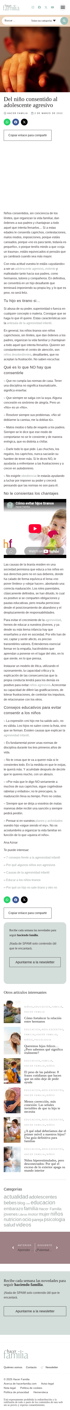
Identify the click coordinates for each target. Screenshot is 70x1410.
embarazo (13, 1208)
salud (9, 1225)
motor (33, 1214)
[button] (62, 7)
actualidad (16, 1197)
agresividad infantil (16, 735)
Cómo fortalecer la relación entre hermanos (42, 1019)
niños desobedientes (17, 354)
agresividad (53, 620)
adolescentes (52, 1029)
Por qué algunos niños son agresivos (30, 865)
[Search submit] (64, 21)
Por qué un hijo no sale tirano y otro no (31, 887)
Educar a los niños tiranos (23, 880)
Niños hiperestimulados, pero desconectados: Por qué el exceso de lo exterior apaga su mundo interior (44, 1165)
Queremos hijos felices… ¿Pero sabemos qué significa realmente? (43, 1049)
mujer (44, 1214)
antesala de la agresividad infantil (29, 323)
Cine (28, 1203)
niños (28, 1007)
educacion (42, 1007)
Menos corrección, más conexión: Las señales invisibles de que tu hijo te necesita (42, 1106)
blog (21, 1203)
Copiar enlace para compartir (27, 135)
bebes (10, 1202)
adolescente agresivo (29, 268)
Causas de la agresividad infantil (27, 872)
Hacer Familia (34, 1012)
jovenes (11, 1214)
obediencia (28, 475)
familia (57, 1007)
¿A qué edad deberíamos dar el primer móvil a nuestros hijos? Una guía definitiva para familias (45, 1136)
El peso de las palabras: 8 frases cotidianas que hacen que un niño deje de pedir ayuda (42, 1077)
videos (23, 1225)
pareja (37, 1219)
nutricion (13, 1219)
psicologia (42, 1040)
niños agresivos (39, 685)
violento (50, 268)
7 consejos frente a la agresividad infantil (33, 857)
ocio (26, 1219)
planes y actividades (49, 820)
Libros (22, 1214)
